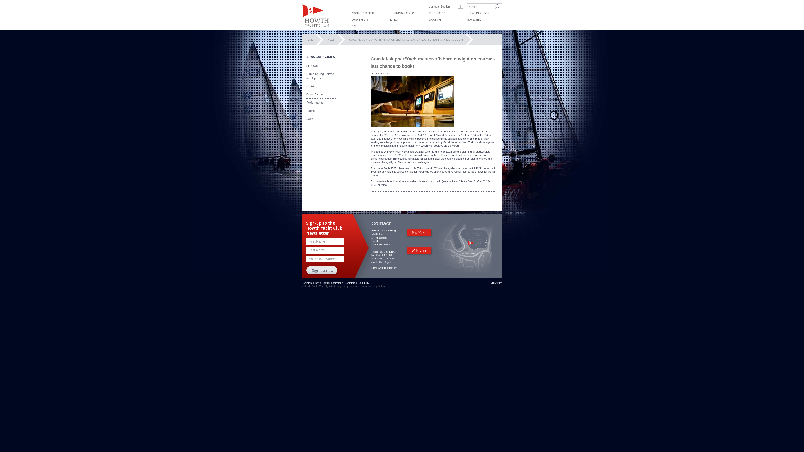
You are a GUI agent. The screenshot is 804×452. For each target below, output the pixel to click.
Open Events (360, 19)
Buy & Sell (474, 19)
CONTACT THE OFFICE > (385, 268)
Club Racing (437, 13)
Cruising (435, 19)
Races (310, 110)
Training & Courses (403, 13)
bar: (373, 255)
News (331, 39)
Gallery (357, 26)
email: (374, 262)
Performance (314, 102)
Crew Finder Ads (478, 13)
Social (310, 119)
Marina (395, 19)
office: (374, 251)
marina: (375, 258)
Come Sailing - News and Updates (320, 76)
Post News (419, 232)
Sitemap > (496, 282)
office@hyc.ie (385, 262)
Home (309, 39)
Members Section (439, 6)
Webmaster (419, 250)
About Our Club (363, 13)
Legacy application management (355, 286)
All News (312, 65)
